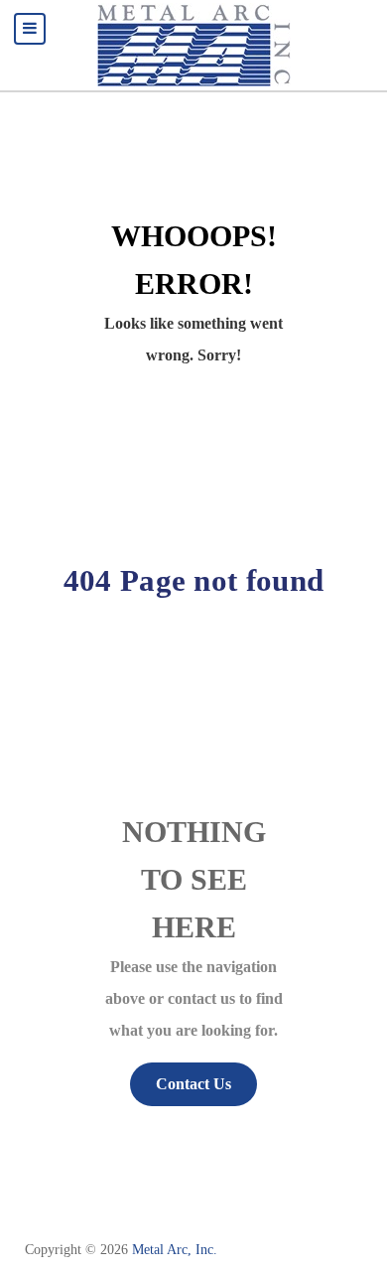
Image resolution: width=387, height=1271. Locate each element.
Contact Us (193, 1083)
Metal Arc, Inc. (174, 1249)
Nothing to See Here (194, 879)
